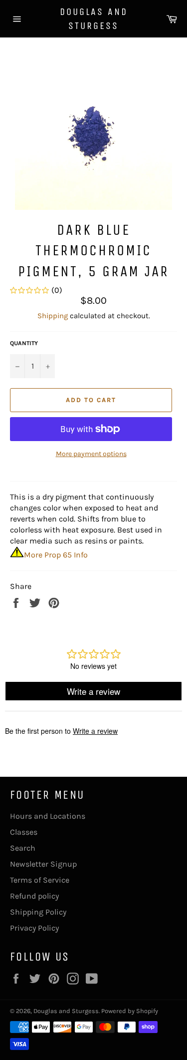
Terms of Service (39, 880)
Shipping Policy (38, 912)
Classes (23, 832)
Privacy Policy (34, 928)
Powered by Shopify (129, 1011)
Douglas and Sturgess (94, 18)
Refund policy (34, 896)
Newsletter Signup (43, 864)
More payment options (91, 454)
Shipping (52, 315)
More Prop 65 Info (56, 554)
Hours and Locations (47, 816)
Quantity (24, 343)
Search (22, 848)
